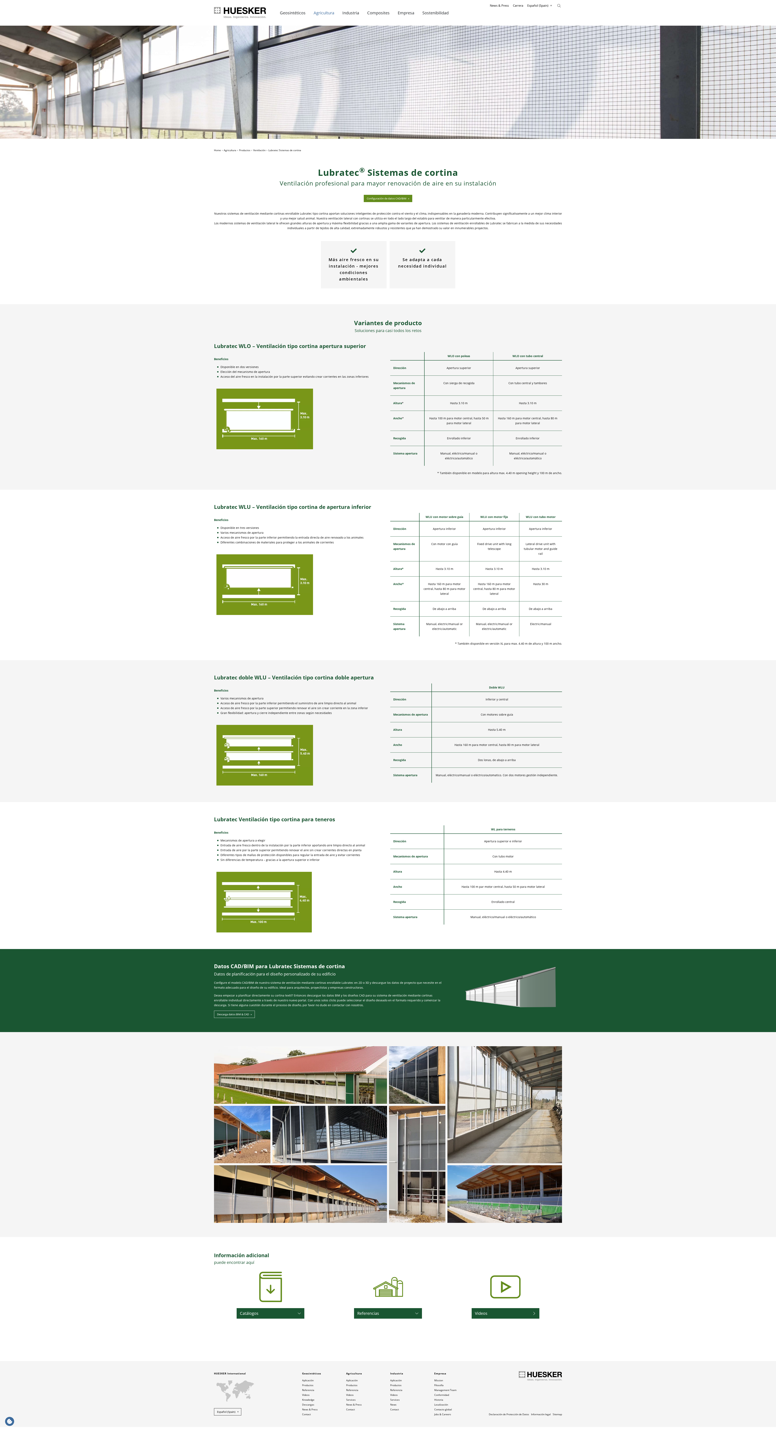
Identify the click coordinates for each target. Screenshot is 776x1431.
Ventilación (259, 150)
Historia (438, 1399)
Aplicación (308, 1380)
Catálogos (249, 1313)
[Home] (240, 13)
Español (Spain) (537, 5)
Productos (244, 150)
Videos (481, 1313)
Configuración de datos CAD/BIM (386, 198)
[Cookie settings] (9, 1421)
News (393, 1404)
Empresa (406, 13)
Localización (441, 1404)
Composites (378, 13)
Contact (306, 1414)
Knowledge (308, 1399)
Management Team (445, 1390)
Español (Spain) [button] (226, 1412)
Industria (350, 13)
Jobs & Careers (442, 1414)
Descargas (308, 1404)
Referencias (368, 1313)
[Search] (559, 5)
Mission (438, 1380)
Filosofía (439, 1385)
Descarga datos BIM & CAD (233, 1014)
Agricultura (324, 13)
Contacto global (443, 1409)
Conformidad (441, 1395)
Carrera (518, 5)
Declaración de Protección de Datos (509, 1414)
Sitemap (557, 1414)
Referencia (308, 1390)
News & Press (499, 5)
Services (351, 1399)
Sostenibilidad (435, 13)
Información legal (541, 1414)
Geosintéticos (293, 13)
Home (217, 150)
